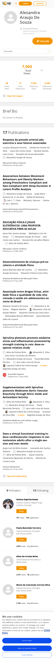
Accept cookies (27, 640)
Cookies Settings (27, 655)
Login (25, 3)
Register (40, 3)
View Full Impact (15, 96)
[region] (27, 636)
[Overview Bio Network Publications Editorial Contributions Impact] (27, 51)
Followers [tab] (14, 490)
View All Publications (17, 476)
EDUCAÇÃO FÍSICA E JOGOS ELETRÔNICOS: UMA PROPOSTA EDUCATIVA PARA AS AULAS (21, 225)
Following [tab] (40, 490)
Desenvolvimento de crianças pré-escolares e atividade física (26, 263)
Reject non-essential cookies (27, 648)
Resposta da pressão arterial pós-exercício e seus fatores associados (24, 141)
